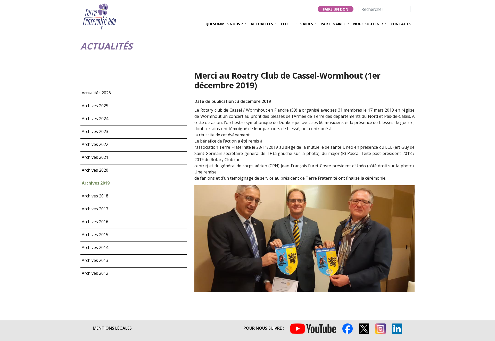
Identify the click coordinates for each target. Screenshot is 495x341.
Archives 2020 (95, 170)
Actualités (262, 23)
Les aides (304, 23)
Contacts (401, 23)
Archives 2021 (95, 157)
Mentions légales (112, 328)
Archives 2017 (95, 209)
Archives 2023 (95, 131)
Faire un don (335, 9)
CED (284, 23)
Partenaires (333, 23)
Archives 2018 (95, 196)
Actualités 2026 (96, 93)
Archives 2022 (95, 144)
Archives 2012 (95, 273)
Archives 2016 (95, 221)
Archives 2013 (95, 260)
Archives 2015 (95, 234)
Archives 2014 (95, 247)
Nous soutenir (368, 23)
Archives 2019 (96, 183)
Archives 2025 (95, 106)
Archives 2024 (95, 118)
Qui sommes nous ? (224, 23)
